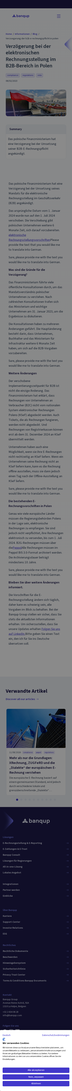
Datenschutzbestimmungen (55, 1035)
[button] (6, 1035)
